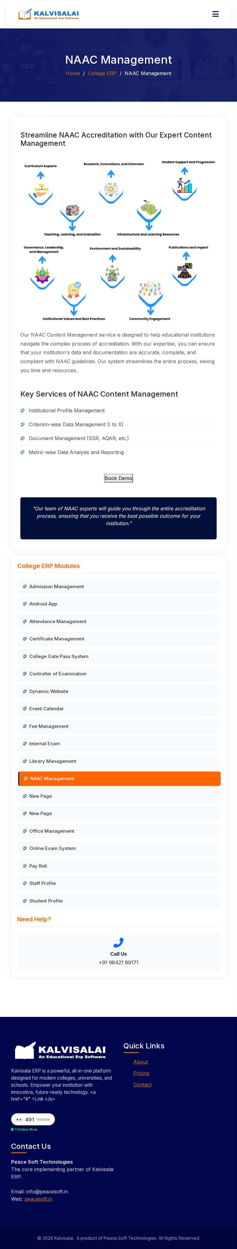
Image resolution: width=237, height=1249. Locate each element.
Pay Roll (38, 866)
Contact (142, 1084)
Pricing (141, 1073)
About (140, 1062)
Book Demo (118, 478)
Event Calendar (46, 709)
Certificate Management (56, 639)
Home (73, 73)
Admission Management (56, 586)
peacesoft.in (38, 1199)
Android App (43, 604)
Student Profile (46, 901)
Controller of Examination (57, 674)
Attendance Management (57, 621)
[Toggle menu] (215, 14)
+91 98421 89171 (119, 962)
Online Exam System (52, 848)
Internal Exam (44, 743)
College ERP (102, 73)
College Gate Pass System (59, 656)
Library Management (52, 761)
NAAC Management (52, 778)
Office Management (51, 831)
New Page (40, 796)
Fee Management (49, 726)
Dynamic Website (48, 691)
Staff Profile (42, 883)
